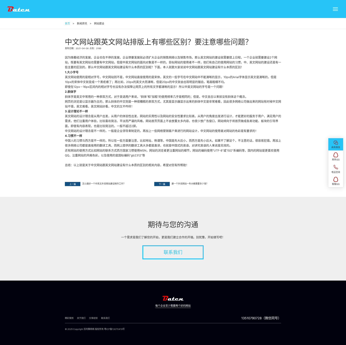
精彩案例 (69, 318)
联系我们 (173, 252)
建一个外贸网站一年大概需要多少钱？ (190, 183)
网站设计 (192, 131)
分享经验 (93, 318)
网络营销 (163, 131)
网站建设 (119, 67)
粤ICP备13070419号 (114, 329)
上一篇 (72, 184)
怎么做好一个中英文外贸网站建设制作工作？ (103, 183)
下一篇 (162, 184)
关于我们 (81, 318)
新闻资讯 (82, 23)
